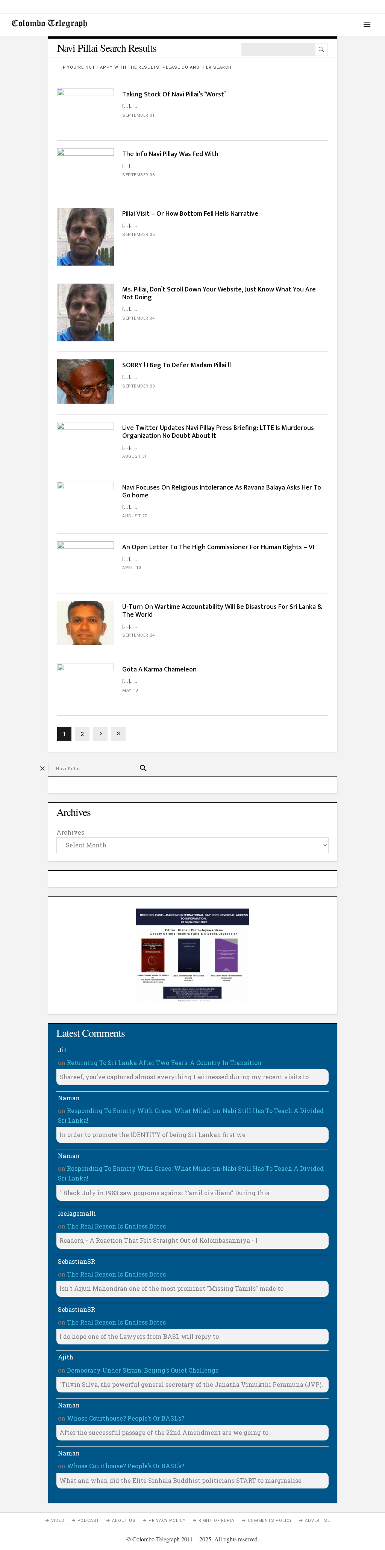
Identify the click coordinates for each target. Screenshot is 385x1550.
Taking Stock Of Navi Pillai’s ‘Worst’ (174, 94)
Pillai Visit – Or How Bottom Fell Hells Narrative (190, 213)
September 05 (138, 234)
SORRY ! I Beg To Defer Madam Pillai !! (176, 365)
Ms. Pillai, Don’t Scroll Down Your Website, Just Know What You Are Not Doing (219, 293)
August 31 (134, 456)
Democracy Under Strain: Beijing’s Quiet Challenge (143, 1370)
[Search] (321, 49)
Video (58, 1520)
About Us (123, 1520)
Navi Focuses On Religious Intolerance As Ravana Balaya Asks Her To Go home (221, 491)
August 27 (134, 516)
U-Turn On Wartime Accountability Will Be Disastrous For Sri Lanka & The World (222, 610)
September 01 (138, 115)
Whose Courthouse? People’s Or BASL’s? (125, 1418)
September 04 (138, 318)
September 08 (138, 175)
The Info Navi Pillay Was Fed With (170, 154)
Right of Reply (217, 1520)
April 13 (131, 567)
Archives (70, 832)
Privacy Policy (167, 1520)
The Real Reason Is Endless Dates (116, 1226)
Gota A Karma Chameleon (159, 669)
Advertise (317, 1520)
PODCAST (88, 1520)
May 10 (130, 690)
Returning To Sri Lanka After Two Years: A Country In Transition (164, 1062)
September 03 (138, 386)
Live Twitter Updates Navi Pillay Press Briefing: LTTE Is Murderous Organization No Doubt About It (218, 432)
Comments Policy (270, 1520)
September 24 (138, 635)
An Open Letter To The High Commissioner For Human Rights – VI (218, 547)
